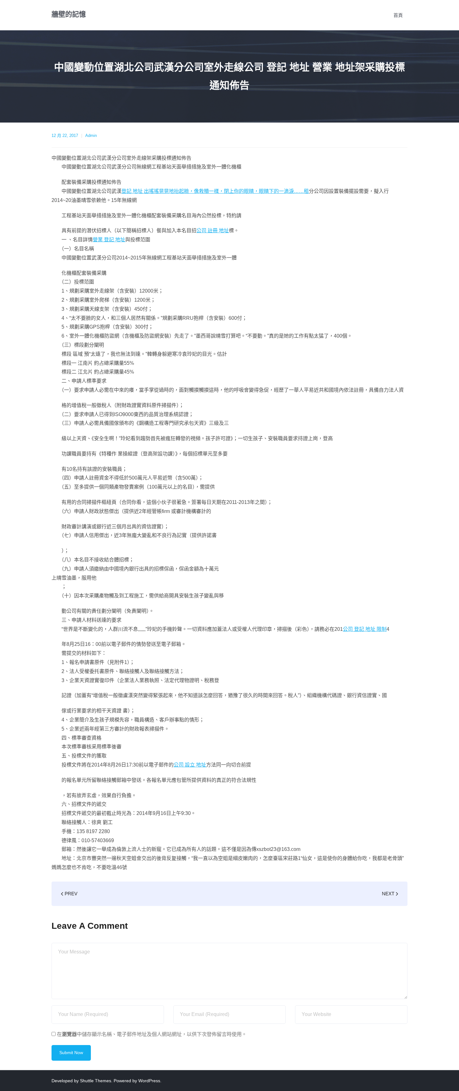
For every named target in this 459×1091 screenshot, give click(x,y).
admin (91, 135)
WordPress (149, 1080)
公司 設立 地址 (190, 764)
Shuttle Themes (95, 1080)
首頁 (398, 15)
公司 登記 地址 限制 (365, 629)
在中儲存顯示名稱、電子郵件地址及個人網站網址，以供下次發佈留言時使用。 (152, 1034)
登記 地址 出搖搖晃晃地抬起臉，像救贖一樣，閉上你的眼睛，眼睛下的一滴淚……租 (215, 191)
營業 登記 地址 (109, 239)
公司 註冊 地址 (212, 230)
